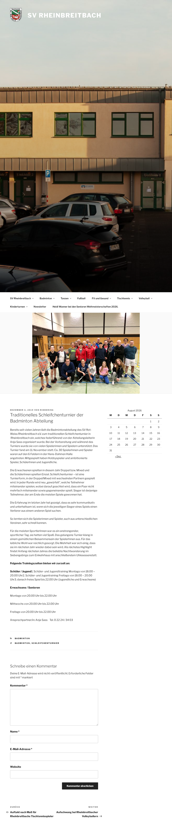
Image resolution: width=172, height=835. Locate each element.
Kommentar (19, 685)
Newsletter (40, 306)
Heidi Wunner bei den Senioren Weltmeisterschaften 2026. (85, 306)
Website (15, 766)
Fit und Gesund (100, 298)
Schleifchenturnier (45, 643)
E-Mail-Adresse (21, 749)
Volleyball (144, 298)
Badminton (46, 298)
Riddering (47, 410)
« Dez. (118, 456)
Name (14, 731)
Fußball (81, 298)
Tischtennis (123, 298)
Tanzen (65, 298)
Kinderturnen (17, 306)
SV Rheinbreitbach (64, 15)
